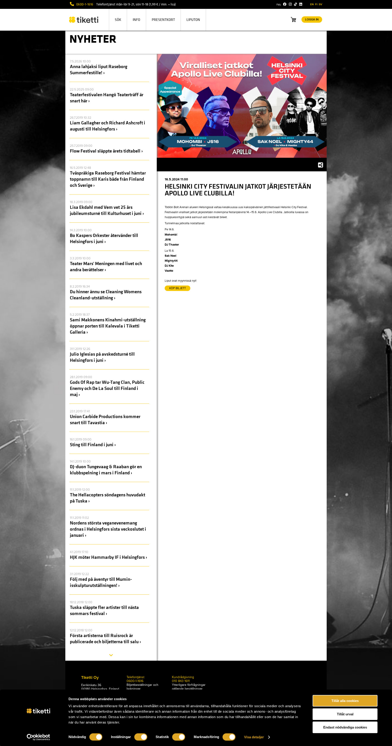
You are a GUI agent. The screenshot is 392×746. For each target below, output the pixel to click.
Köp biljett (177, 288)
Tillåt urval (345, 714)
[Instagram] (290, 4)
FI (316, 4)
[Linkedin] (300, 4)
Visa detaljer (254, 737)
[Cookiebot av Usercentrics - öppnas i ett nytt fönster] (38, 737)
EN (312, 4)
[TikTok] (295, 4)
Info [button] (136, 20)
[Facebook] (285, 4)
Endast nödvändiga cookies (345, 727)
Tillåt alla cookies (345, 701)
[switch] (140, 737)
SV (320, 4)
